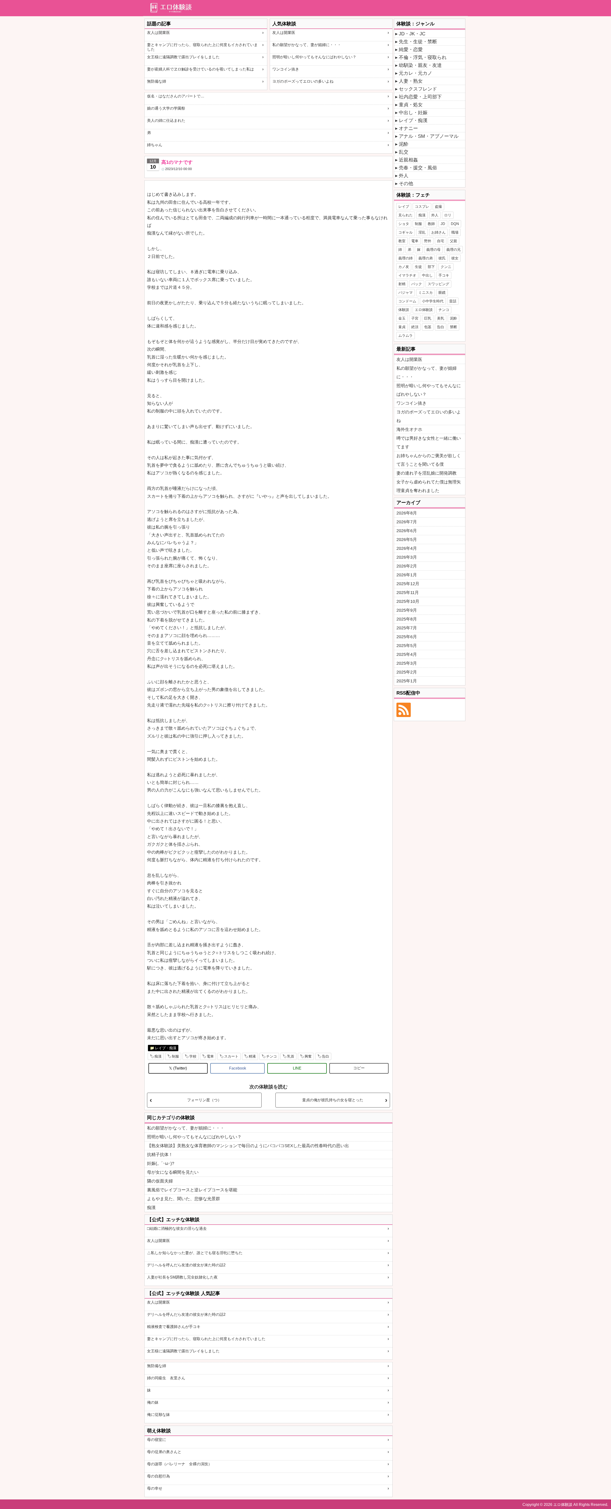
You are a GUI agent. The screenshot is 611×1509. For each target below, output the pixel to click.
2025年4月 (406, 654)
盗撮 (438, 206)
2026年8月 (406, 513)
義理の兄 (453, 249)
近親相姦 (408, 159)
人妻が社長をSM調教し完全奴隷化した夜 (182, 1277)
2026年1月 (406, 575)
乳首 (290, 1056)
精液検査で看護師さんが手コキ (173, 1327)
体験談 (403, 310)
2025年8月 (406, 619)
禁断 (453, 327)
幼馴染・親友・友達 (420, 65)
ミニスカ (425, 292)
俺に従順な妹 (158, 1415)
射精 (402, 284)
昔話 (452, 301)
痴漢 (158, 1056)
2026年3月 (406, 557)
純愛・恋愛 (411, 49)
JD (443, 224)
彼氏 (442, 258)
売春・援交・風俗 (418, 167)
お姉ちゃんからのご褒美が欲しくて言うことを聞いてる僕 (428, 460)
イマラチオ (407, 275)
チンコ (271, 1056)
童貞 (402, 327)
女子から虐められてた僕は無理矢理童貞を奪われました (428, 486)
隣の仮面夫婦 (160, 1181)
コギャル (405, 232)
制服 (175, 1056)
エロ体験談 (424, 310)
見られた (405, 215)
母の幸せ (154, 1488)
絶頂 (414, 327)
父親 (453, 241)
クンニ (446, 267)
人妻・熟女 (411, 81)
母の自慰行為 (158, 1476)
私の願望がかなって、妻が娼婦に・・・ (306, 45)
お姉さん (438, 232)
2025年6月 (406, 636)
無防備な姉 (156, 81)
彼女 (454, 258)
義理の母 (433, 249)
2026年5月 (406, 539)
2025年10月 (407, 601)
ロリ (447, 215)
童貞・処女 (411, 104)
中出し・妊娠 (413, 112)
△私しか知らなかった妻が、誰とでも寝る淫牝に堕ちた (194, 1253)
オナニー (408, 128)
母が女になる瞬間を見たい (173, 1172)
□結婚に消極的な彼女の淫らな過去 (177, 1228)
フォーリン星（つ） (204, 1100)
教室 (402, 241)
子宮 (414, 318)
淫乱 (422, 232)
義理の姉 (405, 258)
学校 (192, 1056)
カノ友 (403, 267)
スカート (231, 1056)
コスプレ (422, 206)
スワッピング (438, 284)
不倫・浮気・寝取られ (423, 57)
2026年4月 (406, 548)
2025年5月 (406, 645)
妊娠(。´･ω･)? (160, 1163)
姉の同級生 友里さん (166, 1378)
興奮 (308, 1056)
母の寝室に (156, 1440)
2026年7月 (406, 521)
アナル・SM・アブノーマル (428, 136)
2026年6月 (406, 530)
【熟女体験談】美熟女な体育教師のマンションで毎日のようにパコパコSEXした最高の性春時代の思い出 (248, 1145)
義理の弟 (425, 258)
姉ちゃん (154, 145)
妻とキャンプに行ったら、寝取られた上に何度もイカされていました (202, 47)
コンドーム (407, 301)
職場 (454, 232)
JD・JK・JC (412, 33)
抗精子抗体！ (160, 1154)
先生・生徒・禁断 (418, 41)
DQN (455, 224)
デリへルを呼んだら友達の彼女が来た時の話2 (186, 1265)
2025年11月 (407, 592)
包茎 (427, 327)
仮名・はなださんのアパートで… (175, 96)
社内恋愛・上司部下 (420, 96)
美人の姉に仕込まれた (166, 120)
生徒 (418, 267)
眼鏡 (442, 292)
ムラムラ (405, 335)
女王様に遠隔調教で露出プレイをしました (183, 57)
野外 (427, 241)
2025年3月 (406, 663)
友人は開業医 (158, 33)
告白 (325, 1056)
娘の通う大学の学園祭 (166, 108)
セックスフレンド (418, 88)
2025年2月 (406, 672)
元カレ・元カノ (415, 73)
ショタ (403, 224)
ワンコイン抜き (285, 69)
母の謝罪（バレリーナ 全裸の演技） (179, 1464)
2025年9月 (406, 610)
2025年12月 (407, 583)
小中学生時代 (432, 301)
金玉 (402, 318)
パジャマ (405, 292)
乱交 (403, 152)
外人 (403, 175)
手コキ (443, 275)
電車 (210, 1056)
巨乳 (427, 318)
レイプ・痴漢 (165, 1048)
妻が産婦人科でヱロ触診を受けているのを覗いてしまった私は (200, 69)
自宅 (440, 241)
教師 (431, 224)
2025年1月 (406, 681)
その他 (406, 183)
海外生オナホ (409, 429)
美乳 (440, 318)
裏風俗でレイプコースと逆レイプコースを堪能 (192, 1190)
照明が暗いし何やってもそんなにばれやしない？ (314, 57)
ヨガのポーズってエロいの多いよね (302, 81)
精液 (252, 1056)
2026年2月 (406, 566)
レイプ (403, 206)
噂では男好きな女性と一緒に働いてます (428, 442)
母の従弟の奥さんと (164, 1452)
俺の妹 (152, 1402)
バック (416, 284)
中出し (427, 275)
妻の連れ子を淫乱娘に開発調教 (426, 473)
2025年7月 (406, 628)
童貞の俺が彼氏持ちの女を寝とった (332, 1100)
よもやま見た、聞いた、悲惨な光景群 (183, 1198)
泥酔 (403, 144)
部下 (431, 267)
